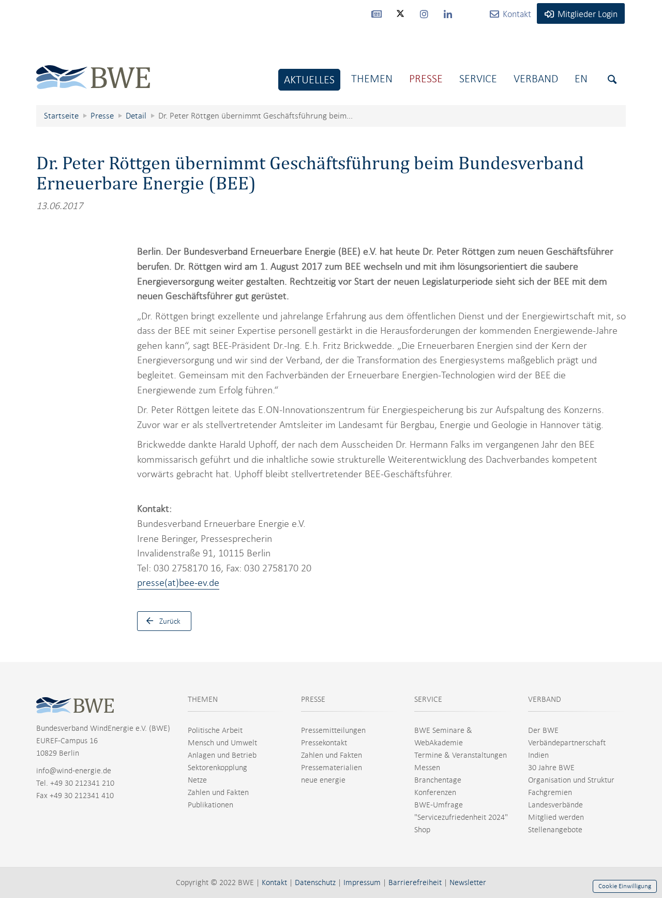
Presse (426, 78)
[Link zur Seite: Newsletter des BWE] (376, 13)
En (581, 78)
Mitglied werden (556, 817)
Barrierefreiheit (415, 882)
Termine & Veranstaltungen (460, 755)
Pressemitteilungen (333, 730)
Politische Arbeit (215, 730)
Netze (197, 780)
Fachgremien (550, 792)
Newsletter (467, 882)
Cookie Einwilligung (624, 886)
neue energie (323, 780)
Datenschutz (315, 882)
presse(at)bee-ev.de (178, 582)
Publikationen (210, 805)
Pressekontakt (324, 743)
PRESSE (313, 699)
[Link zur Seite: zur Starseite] (93, 69)
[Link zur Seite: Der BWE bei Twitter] (400, 18)
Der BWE (543, 730)
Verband (536, 78)
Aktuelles (309, 79)
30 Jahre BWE (551, 767)
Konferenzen (435, 792)
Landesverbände (555, 805)
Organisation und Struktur (571, 780)
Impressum (362, 882)
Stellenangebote (555, 830)
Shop (422, 830)
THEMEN (203, 699)
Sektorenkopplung (217, 767)
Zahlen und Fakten (218, 792)
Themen (372, 78)
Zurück (169, 621)
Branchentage (437, 780)
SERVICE (428, 699)
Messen (427, 767)
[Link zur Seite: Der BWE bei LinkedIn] (448, 13)
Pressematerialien (331, 767)
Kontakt (274, 882)
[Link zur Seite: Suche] (612, 79)
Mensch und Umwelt (222, 743)
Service (478, 78)
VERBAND (544, 699)
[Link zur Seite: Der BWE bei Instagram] (424, 13)
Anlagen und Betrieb (222, 755)
